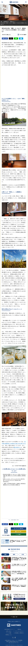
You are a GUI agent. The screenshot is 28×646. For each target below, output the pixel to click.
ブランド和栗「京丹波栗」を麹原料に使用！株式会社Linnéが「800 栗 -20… (19, 579)
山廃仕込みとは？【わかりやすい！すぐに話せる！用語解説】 (19, 586)
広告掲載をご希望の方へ (19, 632)
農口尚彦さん (17, 447)
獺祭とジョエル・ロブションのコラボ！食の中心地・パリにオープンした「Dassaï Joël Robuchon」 (14, 480)
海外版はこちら (9, 634)
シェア (5, 38)
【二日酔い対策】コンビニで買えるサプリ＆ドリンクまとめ (19, 565)
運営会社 (19, 629)
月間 (23, 554)
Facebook (15, 637)
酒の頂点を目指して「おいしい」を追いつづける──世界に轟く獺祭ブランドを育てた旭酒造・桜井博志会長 (14, 475)
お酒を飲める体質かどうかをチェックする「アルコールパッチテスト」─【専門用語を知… (19, 572)
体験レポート (8, 34)
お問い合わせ (8, 631)
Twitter (13, 637)
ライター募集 (8, 632)
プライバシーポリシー (19, 631)
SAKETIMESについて (8, 629)
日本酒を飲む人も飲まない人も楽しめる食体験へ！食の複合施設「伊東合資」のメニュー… (19, 558)
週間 (14, 554)
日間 (5, 554)
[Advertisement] (14, 81)
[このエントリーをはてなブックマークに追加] (21, 38)
